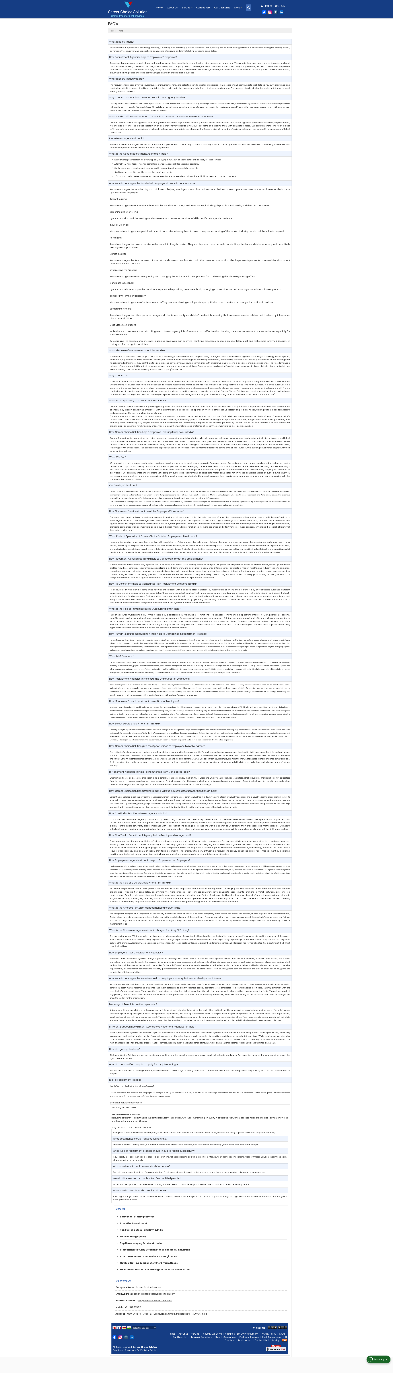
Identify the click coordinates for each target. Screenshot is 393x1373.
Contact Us (261, 1340)
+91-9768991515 (133, 1307)
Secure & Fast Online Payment (241, 1333)
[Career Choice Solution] (127, 9)
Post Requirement (272, 1337)
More (237, 7)
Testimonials (244, 1340)
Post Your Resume (249, 1337)
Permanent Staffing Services (137, 1216)
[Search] (248, 7)
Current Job (203, 7)
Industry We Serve (212, 1333)
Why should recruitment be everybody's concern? (141, 1166)
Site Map (275, 1340)
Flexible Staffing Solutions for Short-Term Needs (149, 1263)
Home (159, 7)
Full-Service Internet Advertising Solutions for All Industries (155, 1269)
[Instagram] (270, 12)
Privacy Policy (269, 1333)
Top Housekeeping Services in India (141, 1243)
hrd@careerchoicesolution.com (155, 1300)
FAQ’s (282, 1333)
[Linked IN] (281, 12)
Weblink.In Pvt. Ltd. (148, 1350)
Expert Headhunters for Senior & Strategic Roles (148, 1256)
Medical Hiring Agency (133, 1236)
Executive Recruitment (133, 1223)
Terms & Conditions (201, 1337)
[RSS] (284, 1340)
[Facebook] (264, 12)
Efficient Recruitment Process (126, 1102)
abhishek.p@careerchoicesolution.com (154, 1293)
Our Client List (222, 7)
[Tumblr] (276, 12)
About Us (172, 7)
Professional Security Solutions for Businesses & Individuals (155, 1249)
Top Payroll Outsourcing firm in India (141, 1229)
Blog (218, 1337)
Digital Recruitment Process (125, 1079)
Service (186, 7)
